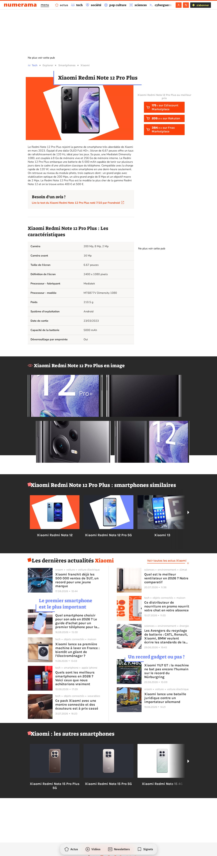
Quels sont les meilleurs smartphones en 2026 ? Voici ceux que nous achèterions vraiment (75, 678)
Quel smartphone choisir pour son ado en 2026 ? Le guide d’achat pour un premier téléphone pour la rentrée (76, 621)
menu (45, 5)
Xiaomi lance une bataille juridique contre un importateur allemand (165, 698)
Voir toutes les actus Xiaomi (166, 560)
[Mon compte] (179, 5)
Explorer (48, 65)
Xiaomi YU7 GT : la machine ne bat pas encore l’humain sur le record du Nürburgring (166, 671)
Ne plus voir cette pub (41, 58)
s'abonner (202, 5)
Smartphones (66, 65)
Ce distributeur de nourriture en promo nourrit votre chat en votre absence (166, 606)
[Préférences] (186, 5)
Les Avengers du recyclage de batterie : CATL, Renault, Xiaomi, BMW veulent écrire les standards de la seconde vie (166, 636)
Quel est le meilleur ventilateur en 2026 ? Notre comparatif (166, 578)
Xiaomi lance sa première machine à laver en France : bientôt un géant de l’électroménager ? (77, 650)
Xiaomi (85, 65)
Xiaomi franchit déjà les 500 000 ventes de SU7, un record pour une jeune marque (76, 580)
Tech (34, 65)
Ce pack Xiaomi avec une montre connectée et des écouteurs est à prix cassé (76, 704)
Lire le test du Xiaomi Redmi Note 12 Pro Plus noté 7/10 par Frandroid (76, 203)
